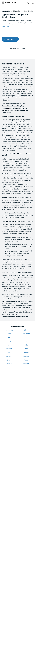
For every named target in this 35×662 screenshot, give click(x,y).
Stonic (9, 360)
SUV (9, 334)
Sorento (9, 356)
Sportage (26, 356)
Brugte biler (6, 11)
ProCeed (26, 364)
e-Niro (26, 345)
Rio (9, 352)
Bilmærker (17, 11)
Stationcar (26, 334)
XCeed (9, 364)
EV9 (25, 341)
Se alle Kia (9, 330)
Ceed (26, 349)
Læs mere (5, 26)
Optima (26, 352)
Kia (24, 11)
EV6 (9, 341)
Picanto (9, 349)
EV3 (9, 337)
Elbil (25, 330)
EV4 (25, 337)
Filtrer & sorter (11, 39)
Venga (26, 360)
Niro (9, 345)
